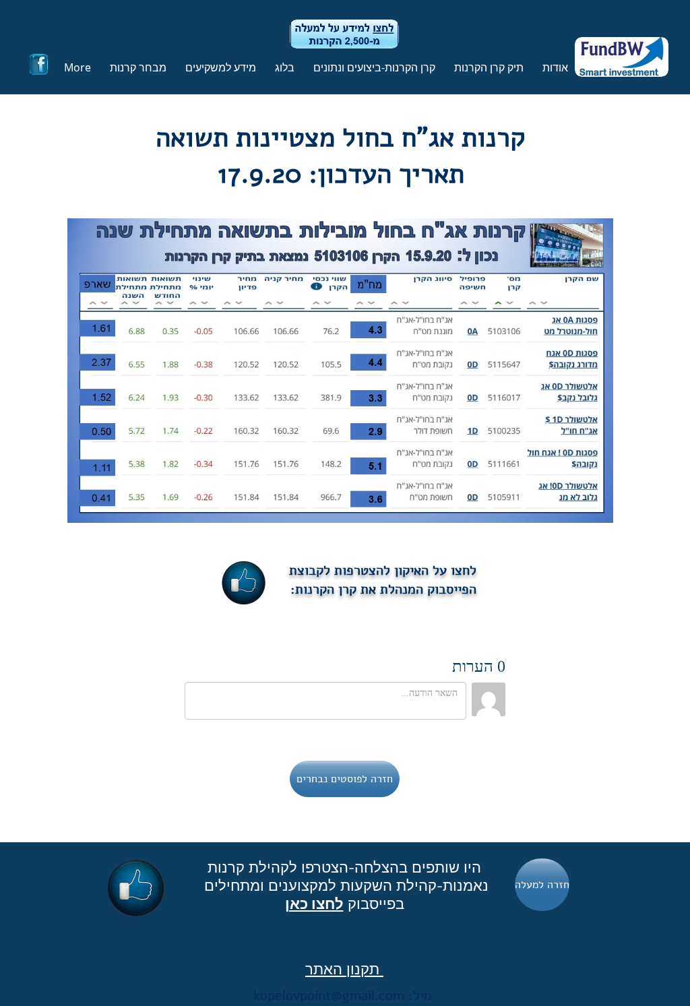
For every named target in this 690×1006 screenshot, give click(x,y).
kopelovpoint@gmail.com (328, 995)
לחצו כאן (314, 903)
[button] (486, 67)
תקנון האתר (344, 969)
